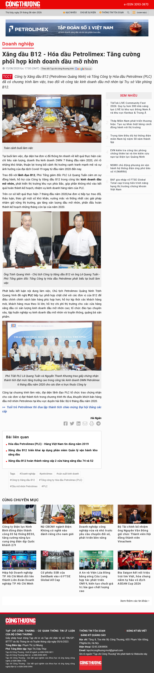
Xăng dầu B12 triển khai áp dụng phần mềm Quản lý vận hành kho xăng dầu (53, 452)
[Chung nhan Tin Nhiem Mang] (90, 662)
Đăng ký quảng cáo (93, 635)
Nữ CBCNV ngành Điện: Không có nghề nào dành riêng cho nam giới (57, 530)
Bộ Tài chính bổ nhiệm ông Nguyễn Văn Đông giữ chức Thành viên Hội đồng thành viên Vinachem (134, 534)
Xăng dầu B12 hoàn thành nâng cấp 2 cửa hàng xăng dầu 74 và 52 (50, 460)
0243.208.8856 (100, 646)
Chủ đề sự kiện (88, 12)
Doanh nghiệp (18, 44)
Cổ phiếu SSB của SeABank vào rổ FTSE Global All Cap (56, 576)
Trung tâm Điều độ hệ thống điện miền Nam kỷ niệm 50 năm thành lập (130, 139)
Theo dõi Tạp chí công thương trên (57, 68)
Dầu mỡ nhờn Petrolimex (24, 486)
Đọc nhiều (71, 12)
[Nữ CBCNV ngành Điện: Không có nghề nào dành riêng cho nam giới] (58, 515)
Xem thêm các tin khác (134, 600)
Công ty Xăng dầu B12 (23, 480)
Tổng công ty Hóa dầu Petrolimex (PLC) (61, 480)
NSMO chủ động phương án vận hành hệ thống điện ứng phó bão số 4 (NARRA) (130, 168)
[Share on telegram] (98, 423)
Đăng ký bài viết (137, 630)
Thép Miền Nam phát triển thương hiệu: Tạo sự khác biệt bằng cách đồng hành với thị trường (131, 124)
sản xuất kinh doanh (68, 473)
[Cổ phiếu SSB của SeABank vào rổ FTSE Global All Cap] (58, 561)
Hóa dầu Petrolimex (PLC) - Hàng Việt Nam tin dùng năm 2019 (48, 444)
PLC (45, 486)
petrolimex (46, 473)
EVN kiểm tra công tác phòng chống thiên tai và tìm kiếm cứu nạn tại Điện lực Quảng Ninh (129, 153)
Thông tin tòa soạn (113, 12)
